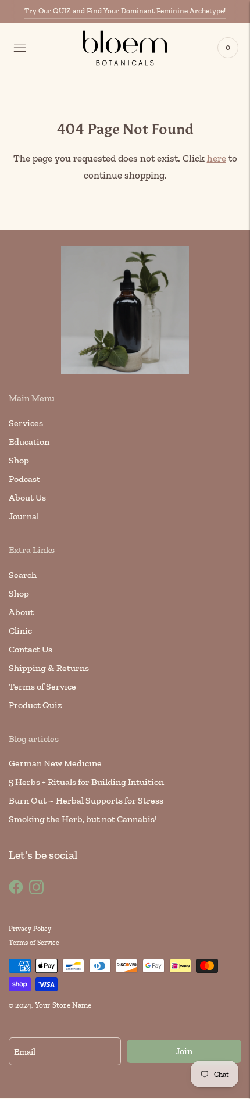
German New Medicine (55, 763)
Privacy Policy (30, 929)
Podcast (24, 478)
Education (29, 441)
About (21, 612)
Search (23, 574)
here (216, 158)
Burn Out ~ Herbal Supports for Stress (86, 800)
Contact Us (30, 649)
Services (26, 423)
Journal (24, 516)
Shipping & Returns (49, 667)
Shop (19, 460)
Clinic (20, 630)
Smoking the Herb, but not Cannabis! (83, 819)
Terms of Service (42, 686)
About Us (27, 497)
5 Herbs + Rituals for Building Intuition (86, 781)
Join (184, 1051)
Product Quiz (35, 705)
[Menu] (20, 47)
